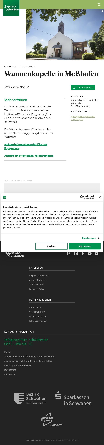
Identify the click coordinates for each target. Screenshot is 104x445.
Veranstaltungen (37, 311)
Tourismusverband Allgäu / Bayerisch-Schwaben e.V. (29, 356)
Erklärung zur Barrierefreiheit (18, 365)
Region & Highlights (39, 275)
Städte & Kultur (36, 284)
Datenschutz (10, 369)
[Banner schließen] (100, 197)
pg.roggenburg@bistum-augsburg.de (83, 118)
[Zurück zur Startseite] (52, 8)
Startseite (11, 67)
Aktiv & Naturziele (38, 280)
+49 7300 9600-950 (80, 111)
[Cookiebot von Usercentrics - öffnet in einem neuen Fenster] (82, 197)
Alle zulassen (84, 246)
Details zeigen (89, 238)
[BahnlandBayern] (52, 429)
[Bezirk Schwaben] (30, 407)
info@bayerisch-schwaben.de (26, 340)
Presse (7, 352)
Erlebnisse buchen (37, 321)
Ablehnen (51, 246)
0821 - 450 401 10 (18, 344)
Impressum (9, 374)
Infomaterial (35, 307)
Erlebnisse (28, 67)
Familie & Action (37, 289)
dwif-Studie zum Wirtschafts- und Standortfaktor (28, 361)
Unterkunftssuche (37, 316)
